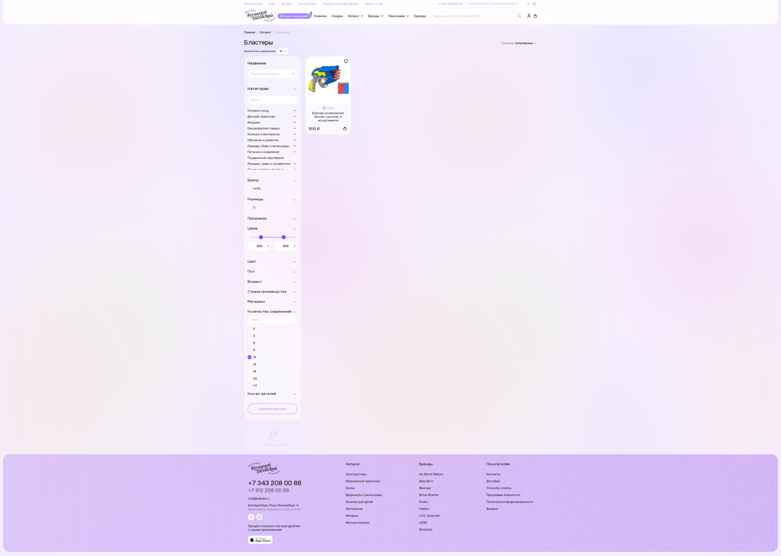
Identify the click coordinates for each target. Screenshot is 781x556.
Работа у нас (374, 4)
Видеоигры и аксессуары (364, 495)
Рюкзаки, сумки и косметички (269, 164)
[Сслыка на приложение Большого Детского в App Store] (260, 540)
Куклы (350, 488)
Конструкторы (356, 474)
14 (254, 364)
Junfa (257, 188)
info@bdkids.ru (258, 498)
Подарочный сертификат (341, 4)
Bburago (425, 488)
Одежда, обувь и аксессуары (268, 146)
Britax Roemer (429, 495)
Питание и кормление (263, 152)
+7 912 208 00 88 (268, 490)
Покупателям (253, 4)
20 (255, 378)
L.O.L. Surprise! (429, 516)
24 (255, 386)
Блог (272, 4)
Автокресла (354, 509)
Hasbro (424, 509)
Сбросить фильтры (273, 409)
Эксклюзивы (307, 4)
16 (254, 371)
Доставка (493, 481)
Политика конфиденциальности (509, 502)
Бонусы (286, 4)
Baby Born (426, 481)
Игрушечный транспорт (363, 481)
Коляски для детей (359, 502)
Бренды (373, 16)
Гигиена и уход (258, 111)
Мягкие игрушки (357, 522)
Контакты (493, 474)
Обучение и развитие (263, 140)
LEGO (423, 522)
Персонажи (396, 16)
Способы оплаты (498, 488)
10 (254, 357)
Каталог (353, 16)
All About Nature (431, 474)
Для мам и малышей (294, 16)
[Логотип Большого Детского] (260, 16)
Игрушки (254, 122)
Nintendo (425, 529)
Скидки (337, 16)
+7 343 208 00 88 (449, 4)
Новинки (320, 16)
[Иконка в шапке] (535, 16)
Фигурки (352, 516)
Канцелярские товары (264, 128)
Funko (423, 502)
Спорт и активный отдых (266, 169)
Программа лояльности (503, 495)
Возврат (492, 509)
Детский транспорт (262, 116)
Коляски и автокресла (263, 134)
